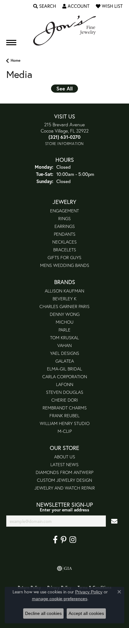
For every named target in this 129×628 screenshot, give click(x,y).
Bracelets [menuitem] (64, 250)
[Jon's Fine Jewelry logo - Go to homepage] (64, 31)
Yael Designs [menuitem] (64, 353)
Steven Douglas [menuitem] (64, 392)
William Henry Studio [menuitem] (65, 423)
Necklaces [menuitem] (64, 242)
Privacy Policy (88, 591)
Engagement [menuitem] (64, 211)
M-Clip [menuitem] (65, 431)
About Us (64, 457)
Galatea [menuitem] (64, 361)
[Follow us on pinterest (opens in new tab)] (63, 539)
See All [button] (64, 88)
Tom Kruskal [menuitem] (64, 338)
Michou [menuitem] (65, 322)
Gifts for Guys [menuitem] (64, 257)
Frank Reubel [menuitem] (64, 415)
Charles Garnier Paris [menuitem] (64, 306)
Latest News (64, 464)
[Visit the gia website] (64, 568)
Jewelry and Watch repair (64, 488)
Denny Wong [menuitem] (65, 314)
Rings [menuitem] (64, 218)
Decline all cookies (43, 613)
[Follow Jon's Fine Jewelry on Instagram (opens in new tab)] (73, 539)
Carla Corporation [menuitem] (64, 376)
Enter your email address (64, 510)
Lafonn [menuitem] (64, 384)
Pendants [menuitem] (64, 234)
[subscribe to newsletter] (114, 521)
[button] (44, 6)
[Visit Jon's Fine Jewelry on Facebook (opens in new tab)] (55, 539)
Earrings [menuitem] (64, 226)
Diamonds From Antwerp (64, 472)
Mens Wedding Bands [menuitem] (64, 265)
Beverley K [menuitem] (64, 299)
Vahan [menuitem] (64, 345)
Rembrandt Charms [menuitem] (65, 408)
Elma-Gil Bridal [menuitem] (64, 369)
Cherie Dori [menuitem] (64, 400)
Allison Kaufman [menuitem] (64, 291)
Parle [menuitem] (64, 330)
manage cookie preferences (59, 598)
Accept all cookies (86, 613)
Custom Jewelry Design (64, 480)
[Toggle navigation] (11, 42)
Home (15, 60)
